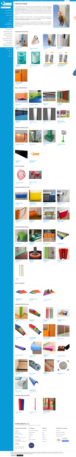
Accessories (9, 48)
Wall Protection (8, 33)
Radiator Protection (7, 38)
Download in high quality (60, 434)
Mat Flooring (9, 42)
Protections (9, 29)
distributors (61, 0)
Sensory (43, 435)
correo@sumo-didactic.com (20, 437)
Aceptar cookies (20, 455)
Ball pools (9, 15)
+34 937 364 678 (21, 448)
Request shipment (59, 435)
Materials (30, 435)
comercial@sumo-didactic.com (43, 0)
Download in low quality (60, 432)
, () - (31, 0)
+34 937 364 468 (51, 0)
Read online (58, 430)
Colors (30, 437)
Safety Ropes (9, 36)
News (10, 53)
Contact (10, 51)
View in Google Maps (19, 434)
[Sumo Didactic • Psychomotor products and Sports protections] (6, 3)
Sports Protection (7, 35)
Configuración (13, 455)
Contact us (67, 0)
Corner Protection (7, 43)
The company (9, 10)
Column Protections (7, 45)
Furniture (9, 26)
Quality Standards (32, 432)
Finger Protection (8, 31)
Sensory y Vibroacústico (8, 23)
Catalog (10, 56)
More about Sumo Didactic (33, 430)
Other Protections (7, 40)
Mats (11, 18)
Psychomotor (8, 13)
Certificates (31, 434)
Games (10, 20)
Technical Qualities (32, 439)
